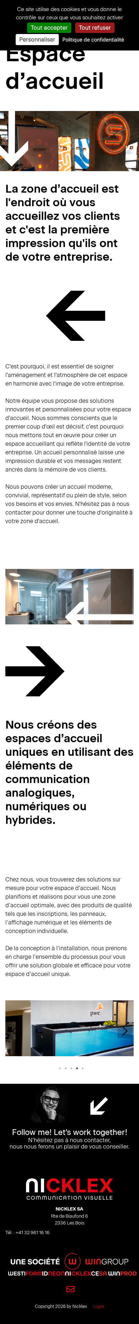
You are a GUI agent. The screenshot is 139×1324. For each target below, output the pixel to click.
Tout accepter (49, 27)
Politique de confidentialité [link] (93, 40)
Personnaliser (37, 39)
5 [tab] (82, 1068)
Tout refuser (95, 27)
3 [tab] (71, 1068)
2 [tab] (65, 1068)
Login (98, 1306)
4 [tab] (77, 1068)
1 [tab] (59, 1068)
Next (125, 1031)
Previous (14, 1031)
